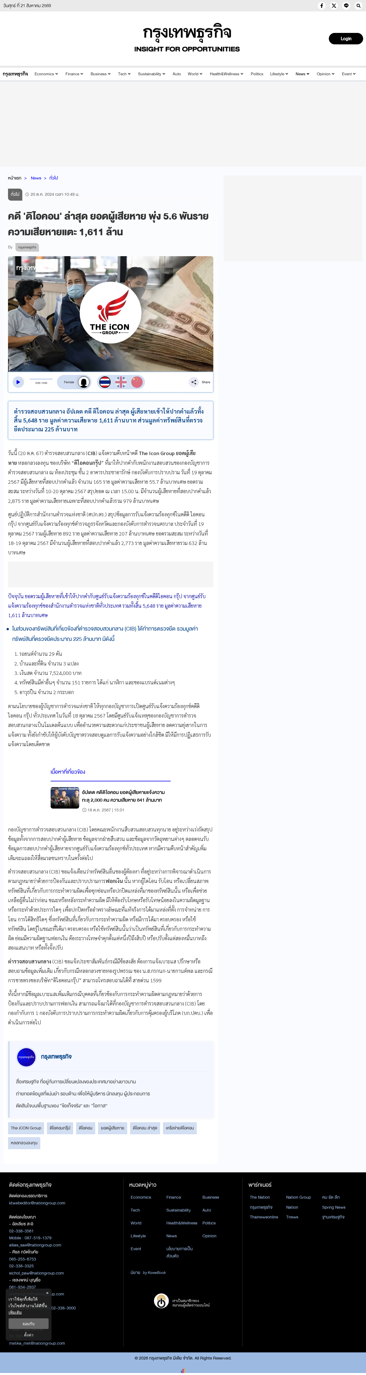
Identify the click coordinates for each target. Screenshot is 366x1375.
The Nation (260, 1197)
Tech (122, 74)
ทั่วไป (53, 178)
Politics (257, 74)
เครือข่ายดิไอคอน (180, 1128)
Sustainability (149, 74)
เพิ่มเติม (15, 1312)
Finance (72, 74)
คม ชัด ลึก (331, 1197)
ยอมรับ (29, 1323)
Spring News (333, 1207)
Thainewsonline (264, 1217)
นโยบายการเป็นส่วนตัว (179, 1252)
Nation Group (298, 1197)
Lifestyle (277, 74)
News (300, 74)
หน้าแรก (14, 178)
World (193, 74)
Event (347, 74)
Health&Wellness (224, 74)
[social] (322, 6)
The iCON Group (26, 1128)
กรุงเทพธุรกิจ (261, 1207)
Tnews (292, 1217)
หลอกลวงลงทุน (24, 1143)
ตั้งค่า (28, 1335)
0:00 (37, 383)
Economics (44, 74)
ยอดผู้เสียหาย (112, 1128)
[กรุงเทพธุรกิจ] (15, 74)
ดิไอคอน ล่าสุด (145, 1128)
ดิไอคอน (85, 1128)
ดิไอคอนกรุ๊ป (60, 1128)
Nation (292, 1207)
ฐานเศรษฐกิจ (333, 1217)
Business (99, 74)
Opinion (324, 74)
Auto (177, 74)
